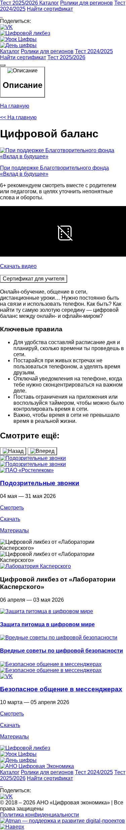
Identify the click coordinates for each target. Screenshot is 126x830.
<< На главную (18, 117)
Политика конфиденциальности (39, 815)
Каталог (49, 3)
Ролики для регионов (86, 3)
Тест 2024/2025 (94, 51)
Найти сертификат (50, 9)
